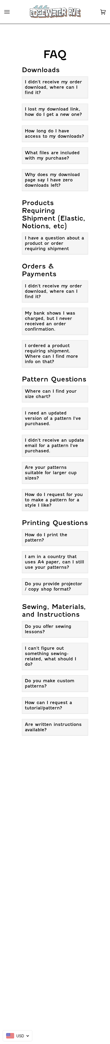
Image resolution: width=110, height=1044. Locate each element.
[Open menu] (12, 12)
